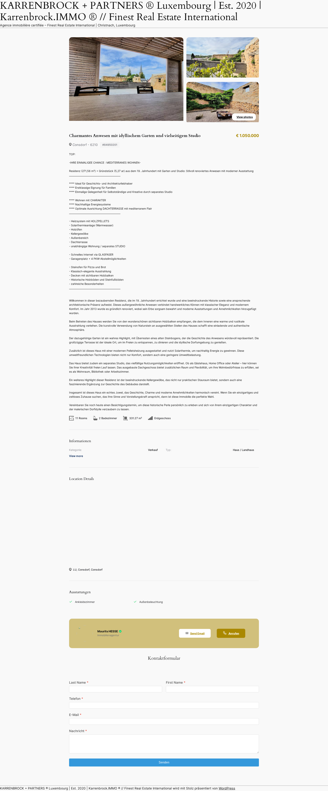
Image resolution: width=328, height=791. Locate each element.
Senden (164, 762)
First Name (174, 682)
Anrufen (233, 633)
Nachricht (76, 731)
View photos (245, 117)
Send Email (197, 633)
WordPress (227, 788)
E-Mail (74, 715)
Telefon (74, 699)
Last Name (77, 682)
